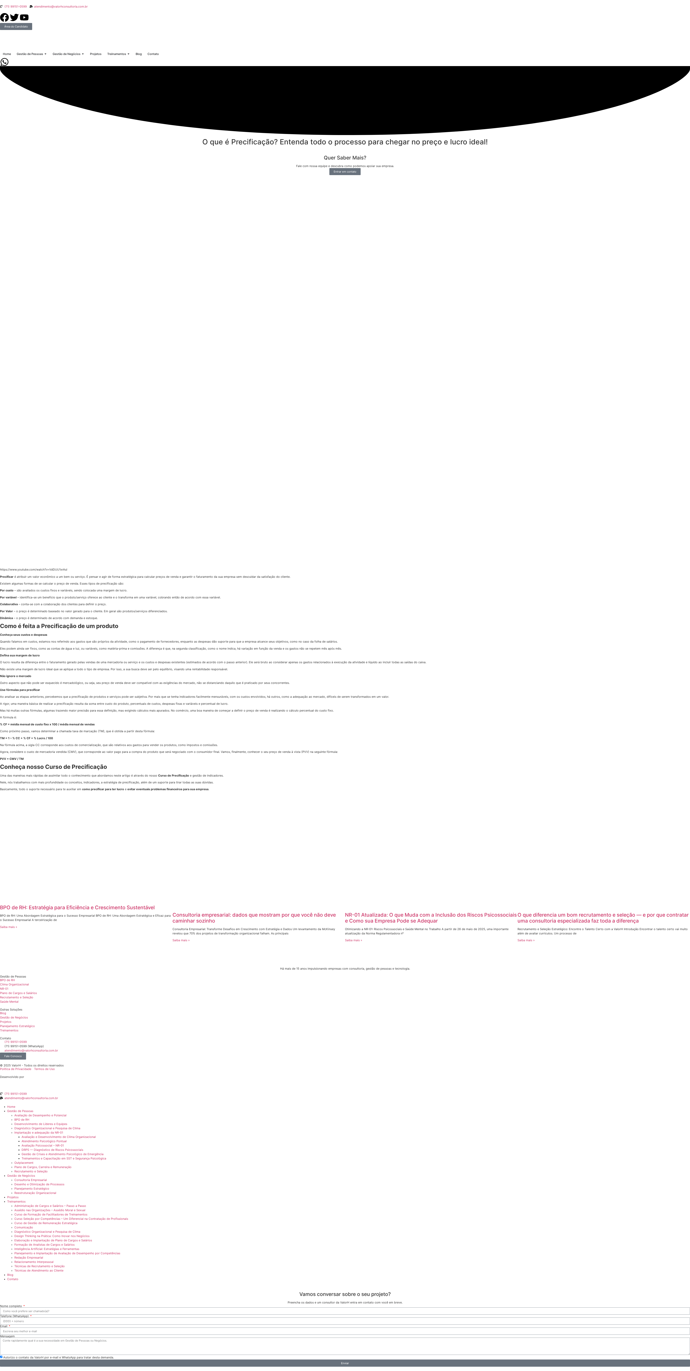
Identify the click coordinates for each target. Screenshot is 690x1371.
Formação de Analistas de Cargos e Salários (44, 1244)
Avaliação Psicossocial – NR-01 (43, 1145)
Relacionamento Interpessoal (34, 1262)
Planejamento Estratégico (31, 1188)
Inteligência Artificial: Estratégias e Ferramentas (46, 1249)
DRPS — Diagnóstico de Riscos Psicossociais (52, 1150)
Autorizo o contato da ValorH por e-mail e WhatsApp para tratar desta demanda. (58, 1357)
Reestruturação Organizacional (35, 1193)
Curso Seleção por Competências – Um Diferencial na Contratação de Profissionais (71, 1219)
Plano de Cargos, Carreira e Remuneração (43, 1167)
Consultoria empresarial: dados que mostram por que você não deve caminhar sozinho (254, 918)
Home (11, 1106)
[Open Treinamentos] (128, 54)
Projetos (13, 1197)
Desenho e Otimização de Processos (39, 1184)
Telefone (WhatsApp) (15, 1316)
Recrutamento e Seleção (31, 1171)
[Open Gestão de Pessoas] (45, 54)
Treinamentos (16, 1201)
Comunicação (23, 1227)
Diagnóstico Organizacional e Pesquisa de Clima (47, 1128)
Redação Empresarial (28, 1257)
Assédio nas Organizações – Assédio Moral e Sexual (49, 1210)
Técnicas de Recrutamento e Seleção (39, 1266)
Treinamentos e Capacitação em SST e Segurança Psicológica (64, 1158)
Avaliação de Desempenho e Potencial (40, 1115)
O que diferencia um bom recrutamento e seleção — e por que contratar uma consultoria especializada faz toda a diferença (603, 918)
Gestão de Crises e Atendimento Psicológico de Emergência (63, 1154)
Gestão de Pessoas (20, 1111)
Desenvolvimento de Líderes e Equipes (40, 1124)
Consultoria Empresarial (30, 1180)
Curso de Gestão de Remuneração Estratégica (45, 1223)
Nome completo (11, 1306)
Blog (10, 1275)
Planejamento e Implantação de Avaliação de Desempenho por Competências (67, 1253)
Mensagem (7, 1336)
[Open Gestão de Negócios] (82, 54)
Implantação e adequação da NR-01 (38, 1132)
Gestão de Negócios (21, 1175)
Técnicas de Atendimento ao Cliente (38, 1270)
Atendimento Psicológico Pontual (44, 1141)
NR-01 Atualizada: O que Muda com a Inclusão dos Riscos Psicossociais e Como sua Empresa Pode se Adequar (431, 918)
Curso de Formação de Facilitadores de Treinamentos (50, 1214)
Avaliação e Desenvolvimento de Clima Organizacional (59, 1137)
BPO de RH (21, 1119)
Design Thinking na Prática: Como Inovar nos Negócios (51, 1236)
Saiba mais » (8, 927)
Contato (12, 1279)
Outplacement (23, 1162)
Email (4, 1326)
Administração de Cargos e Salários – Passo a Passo (50, 1206)
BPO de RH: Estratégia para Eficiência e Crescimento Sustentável (77, 907)
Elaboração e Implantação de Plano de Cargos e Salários (53, 1240)
